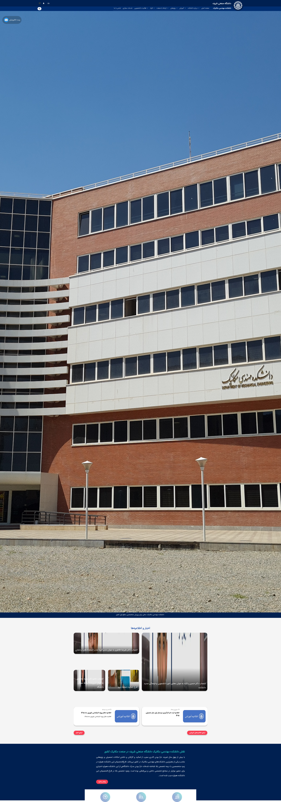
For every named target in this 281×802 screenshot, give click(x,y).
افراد (151, 8)
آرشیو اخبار (79, 732)
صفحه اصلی (205, 8)
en (48, 3)
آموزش (182, 8)
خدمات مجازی (127, 8)
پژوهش (173, 8)
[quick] (39, 3)
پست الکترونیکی (14, 20)
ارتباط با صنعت (162, 8)
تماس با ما (117, 8)
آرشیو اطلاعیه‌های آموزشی (197, 732)
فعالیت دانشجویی (140, 8)
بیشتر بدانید (102, 781)
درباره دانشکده (193, 8)
